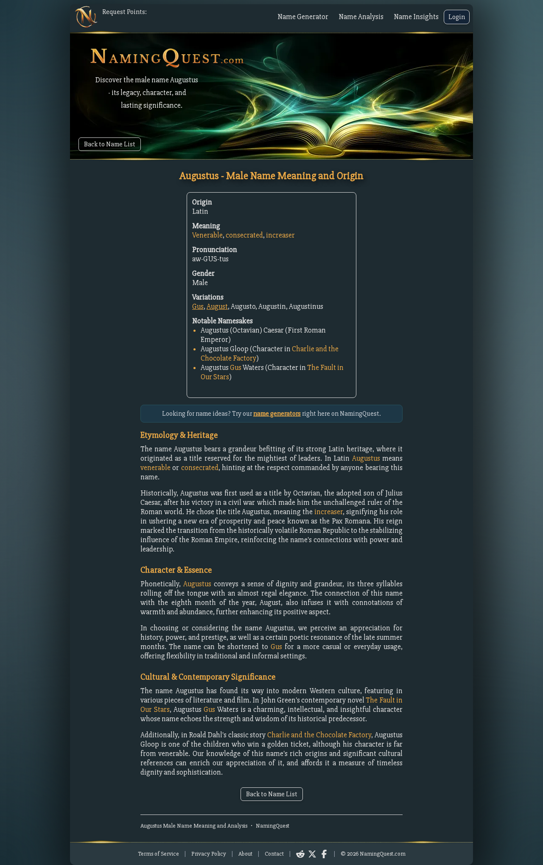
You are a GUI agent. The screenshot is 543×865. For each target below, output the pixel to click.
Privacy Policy (208, 853)
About (245, 853)
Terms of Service (158, 853)
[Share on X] (312, 854)
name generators (277, 413)
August (217, 306)
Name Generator (302, 16)
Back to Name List (109, 144)
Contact (274, 853)
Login (456, 17)
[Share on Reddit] (300, 854)
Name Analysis (361, 16)
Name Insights (416, 16)
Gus (198, 306)
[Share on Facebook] (324, 854)
